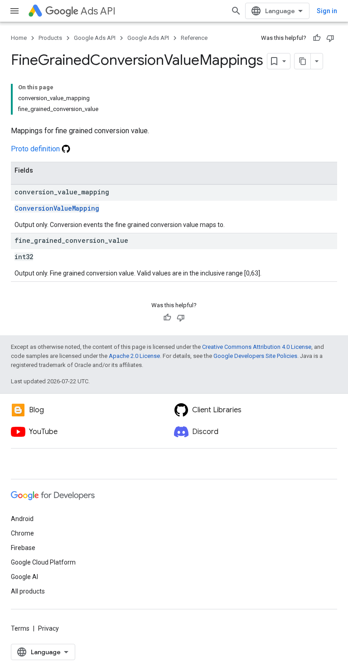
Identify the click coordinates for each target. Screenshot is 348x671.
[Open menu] (14, 11)
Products (50, 37)
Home (19, 37)
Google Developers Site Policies (255, 355)
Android (22, 518)
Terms (20, 628)
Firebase (23, 547)
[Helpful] (317, 38)
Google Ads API (95, 37)
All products (28, 591)
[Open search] (236, 10)
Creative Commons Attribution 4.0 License (256, 346)
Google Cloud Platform (43, 562)
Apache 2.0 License (134, 355)
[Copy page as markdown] (303, 61)
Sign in (327, 10)
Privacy (48, 628)
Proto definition (36, 149)
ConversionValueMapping (56, 208)
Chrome (22, 533)
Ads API (98, 11)
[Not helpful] (330, 38)
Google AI (24, 576)
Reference (194, 37)
